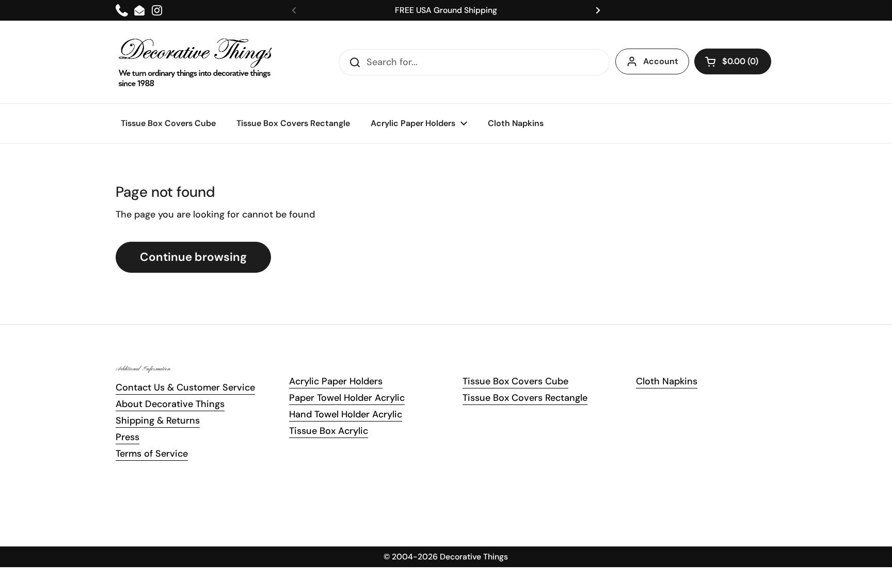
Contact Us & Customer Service (185, 387)
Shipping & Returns (158, 420)
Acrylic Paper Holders (336, 381)
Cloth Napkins (666, 381)
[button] (732, 61)
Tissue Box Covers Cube (515, 381)
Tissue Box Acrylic (328, 431)
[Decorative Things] (196, 62)
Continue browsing (193, 256)
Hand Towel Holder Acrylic (345, 414)
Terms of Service (152, 453)
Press (127, 437)
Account (660, 61)
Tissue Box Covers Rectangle (525, 398)
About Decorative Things (170, 404)
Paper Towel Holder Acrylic (347, 398)
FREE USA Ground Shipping (446, 10)
